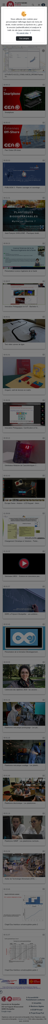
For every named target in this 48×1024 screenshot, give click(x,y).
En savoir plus (23, 33)
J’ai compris (24, 38)
